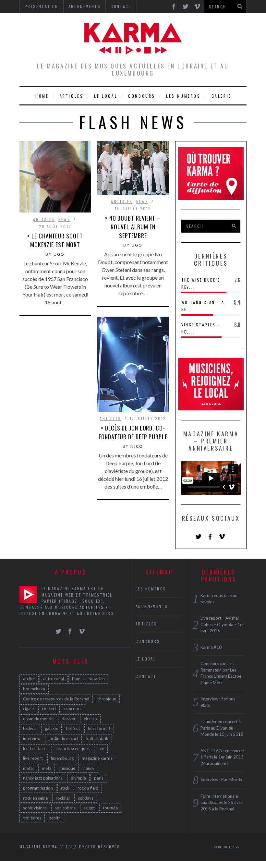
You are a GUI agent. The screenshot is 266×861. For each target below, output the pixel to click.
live (101, 748)
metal (28, 768)
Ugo (59, 254)
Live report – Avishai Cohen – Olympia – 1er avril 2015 (222, 624)
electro (90, 718)
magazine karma (97, 758)
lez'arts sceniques (73, 748)
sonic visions (35, 807)
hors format (99, 728)
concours (72, 708)
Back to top (225, 847)
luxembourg (62, 758)
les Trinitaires (35, 748)
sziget (89, 807)
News (64, 219)
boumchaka (34, 688)
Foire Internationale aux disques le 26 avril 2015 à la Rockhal (221, 802)
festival (30, 728)
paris (98, 778)
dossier (69, 718)
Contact (146, 676)
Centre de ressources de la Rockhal (56, 698)
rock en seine (35, 798)
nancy (88, 768)
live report (33, 758)
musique (67, 768)
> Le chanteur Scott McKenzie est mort (55, 240)
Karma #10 (211, 647)
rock (65, 788)
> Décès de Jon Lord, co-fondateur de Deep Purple (133, 432)
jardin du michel (63, 738)
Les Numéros (183, 96)
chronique (106, 698)
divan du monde (38, 718)
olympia (78, 778)
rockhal (63, 798)
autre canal (53, 678)
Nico (136, 446)
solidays (85, 798)
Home (42, 96)
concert (49, 708)
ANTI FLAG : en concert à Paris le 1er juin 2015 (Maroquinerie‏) (222, 757)
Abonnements (152, 606)
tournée (110, 807)
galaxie (51, 728)
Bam (76, 678)
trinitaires (32, 817)
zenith (55, 817)
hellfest (73, 728)
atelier (29, 678)
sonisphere (65, 807)
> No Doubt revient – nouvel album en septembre (133, 227)
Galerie (222, 96)
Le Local (105, 96)
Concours (141, 96)
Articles (72, 96)
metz (46, 768)
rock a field (88, 788)
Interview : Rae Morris (221, 779)
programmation (38, 788)
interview (32, 738)
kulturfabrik (97, 738)
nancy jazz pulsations (43, 778)
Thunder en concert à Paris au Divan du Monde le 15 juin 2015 (221, 728)
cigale (28, 708)
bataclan (97, 678)
